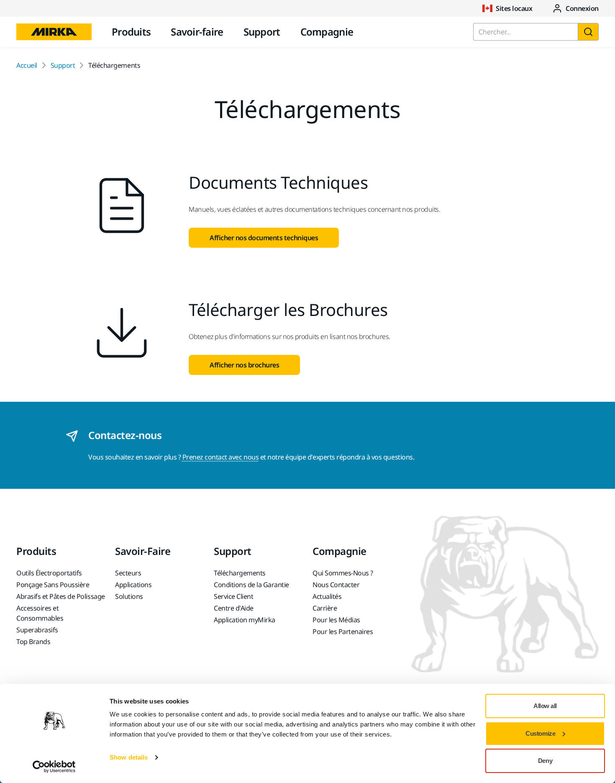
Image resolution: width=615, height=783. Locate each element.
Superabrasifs (37, 629)
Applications (133, 584)
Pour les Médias (336, 619)
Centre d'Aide (234, 608)
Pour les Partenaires (343, 631)
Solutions (129, 596)
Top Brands (33, 641)
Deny (545, 760)
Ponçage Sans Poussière (52, 584)
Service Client (233, 596)
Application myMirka (244, 619)
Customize (540, 733)
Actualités (327, 596)
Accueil (26, 65)
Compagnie (327, 32)
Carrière (325, 608)
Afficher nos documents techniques (264, 237)
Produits (131, 32)
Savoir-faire (197, 32)
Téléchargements (240, 573)
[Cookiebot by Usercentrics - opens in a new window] (54, 766)
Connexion (582, 8)
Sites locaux (514, 8)
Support (261, 32)
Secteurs (128, 573)
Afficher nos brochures (244, 365)
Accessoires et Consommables (39, 613)
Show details (129, 757)
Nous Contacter (336, 584)
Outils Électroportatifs (49, 573)
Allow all (545, 705)
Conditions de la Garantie (251, 584)
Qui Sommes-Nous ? (343, 573)
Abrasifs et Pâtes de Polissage (60, 596)
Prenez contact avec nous (220, 457)
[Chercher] (588, 32)
